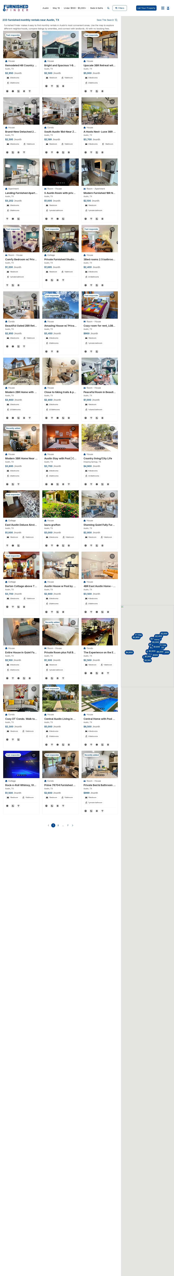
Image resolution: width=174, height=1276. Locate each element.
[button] (138, 635)
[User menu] (165, 8)
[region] (21, 44)
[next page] (72, 825)
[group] (21, 65)
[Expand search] (108, 8)
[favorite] (33, 35)
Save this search (105, 20)
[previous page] (48, 825)
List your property (146, 8)
